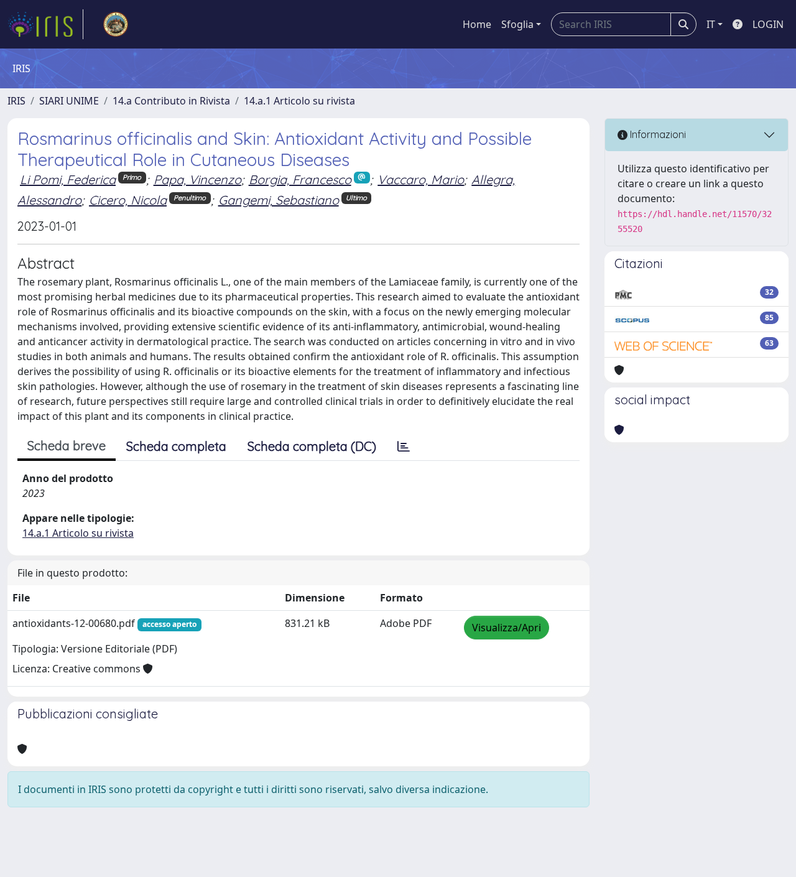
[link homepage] (45, 24)
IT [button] (710, 24)
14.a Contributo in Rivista (171, 101)
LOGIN (768, 24)
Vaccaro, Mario (420, 179)
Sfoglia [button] (517, 24)
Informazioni (656, 134)
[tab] (403, 447)
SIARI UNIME (69, 101)
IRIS (16, 101)
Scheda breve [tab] (66, 445)
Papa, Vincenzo (197, 179)
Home (477, 24)
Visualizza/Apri (506, 627)
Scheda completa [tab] (176, 446)
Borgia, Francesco (300, 179)
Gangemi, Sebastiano (278, 200)
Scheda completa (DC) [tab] (312, 446)
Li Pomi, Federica (68, 179)
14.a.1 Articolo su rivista (299, 101)
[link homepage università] (115, 24)
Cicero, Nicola (128, 200)
